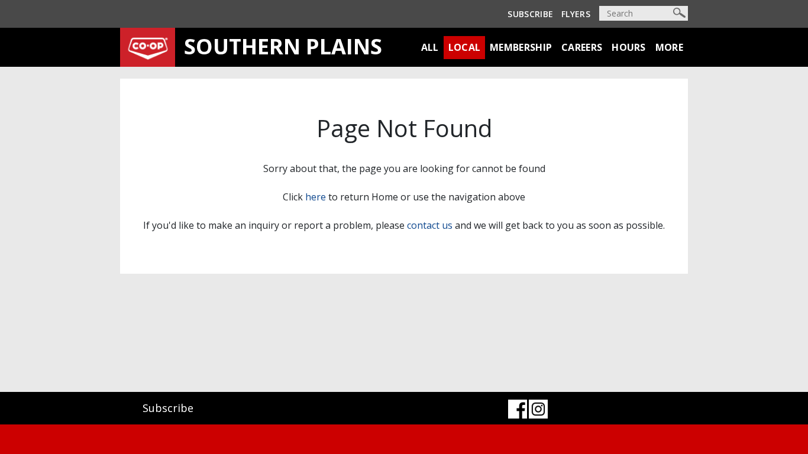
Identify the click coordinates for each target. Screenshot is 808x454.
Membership (521, 47)
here (315, 196)
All (430, 47)
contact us (430, 225)
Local (464, 47)
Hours (629, 47)
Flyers (575, 14)
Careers (581, 47)
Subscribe (530, 14)
